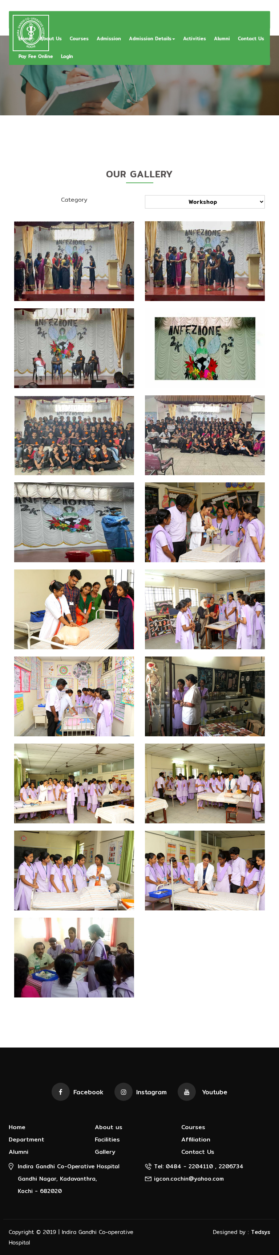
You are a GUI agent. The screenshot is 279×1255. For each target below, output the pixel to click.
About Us (51, 38)
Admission (109, 38)
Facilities (107, 1140)
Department (26, 1140)
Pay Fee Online (36, 56)
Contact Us (251, 38)
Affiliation (195, 1140)
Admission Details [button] (150, 38)
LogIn (67, 56)
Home (17, 1127)
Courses (79, 38)
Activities (194, 38)
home (25, 38)
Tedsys (260, 1232)
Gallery (105, 1152)
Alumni (222, 38)
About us (108, 1127)
